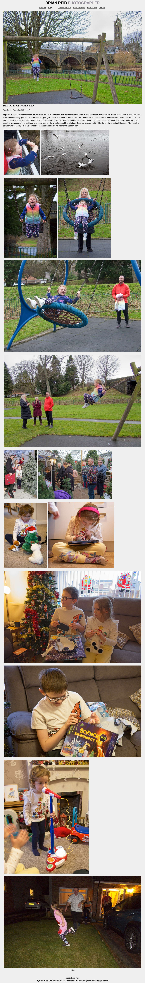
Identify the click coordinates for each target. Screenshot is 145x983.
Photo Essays (92, 8)
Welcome (42, 8)
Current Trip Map (64, 8)
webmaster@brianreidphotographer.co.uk (92, 981)
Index (72, 970)
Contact (102, 8)
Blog (50, 8)
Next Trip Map (79, 8)
